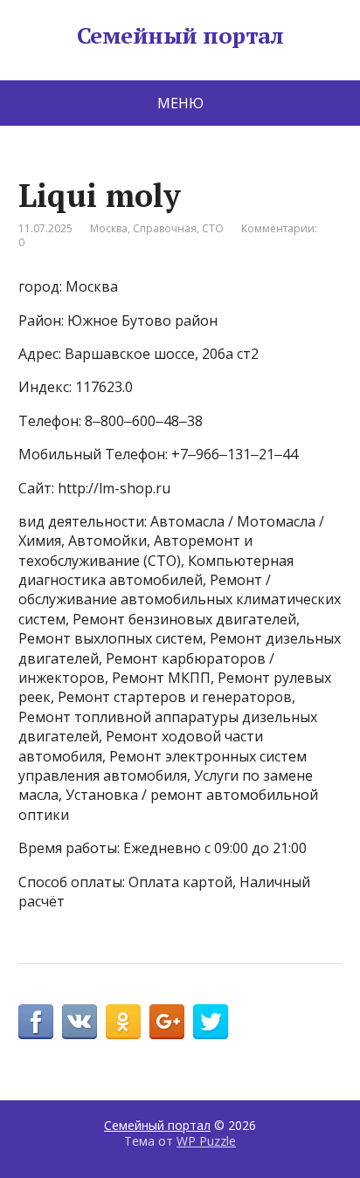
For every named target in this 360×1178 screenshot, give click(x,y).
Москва (109, 228)
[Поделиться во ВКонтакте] (79, 1021)
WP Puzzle (206, 1141)
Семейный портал (180, 35)
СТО (213, 228)
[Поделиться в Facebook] (35, 1021)
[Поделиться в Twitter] (210, 1021)
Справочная (165, 228)
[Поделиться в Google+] (166, 1021)
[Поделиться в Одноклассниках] (123, 1021)
